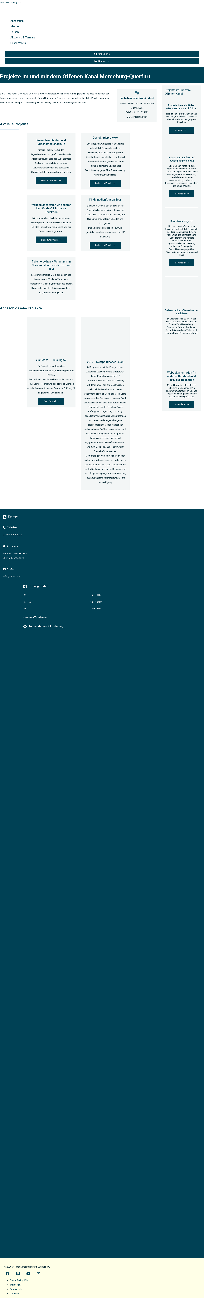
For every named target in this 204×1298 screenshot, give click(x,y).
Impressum (15, 1284)
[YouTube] (28, 1275)
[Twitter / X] (38, 1275)
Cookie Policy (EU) (19, 1280)
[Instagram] (18, 1275)
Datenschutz (16, 1289)
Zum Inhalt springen (10, 2)
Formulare (14, 1293)
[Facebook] (7, 1275)
